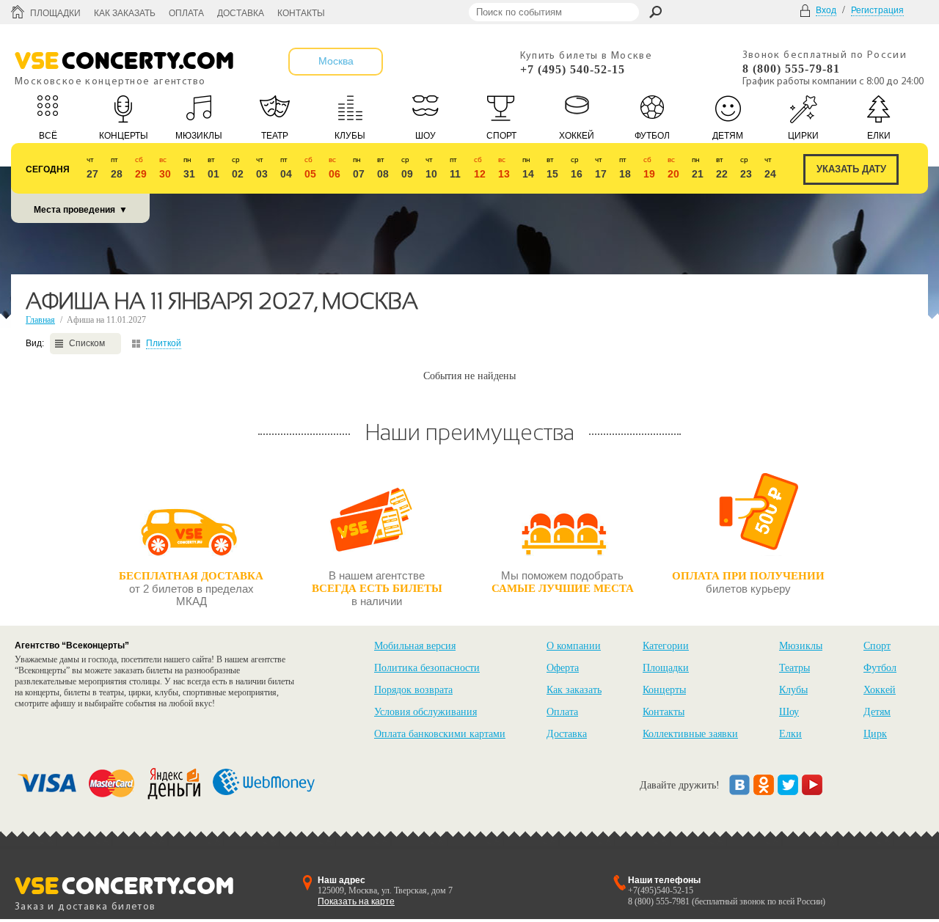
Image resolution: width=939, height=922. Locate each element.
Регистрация (877, 10)
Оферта (563, 667)
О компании (574, 645)
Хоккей (879, 689)
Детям (877, 711)
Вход (826, 10)
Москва (336, 61)
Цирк (875, 733)
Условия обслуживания (425, 711)
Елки (790, 733)
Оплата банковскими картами (439, 733)
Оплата (186, 13)
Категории (666, 645)
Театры (794, 667)
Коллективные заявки (690, 733)
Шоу (789, 711)
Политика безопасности (427, 667)
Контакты (301, 13)
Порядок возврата (413, 689)
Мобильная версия (415, 645)
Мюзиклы (800, 645)
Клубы (793, 689)
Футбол (879, 667)
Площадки (55, 13)
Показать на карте (356, 901)
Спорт (877, 645)
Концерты (664, 689)
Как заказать (125, 13)
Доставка (240, 13)
